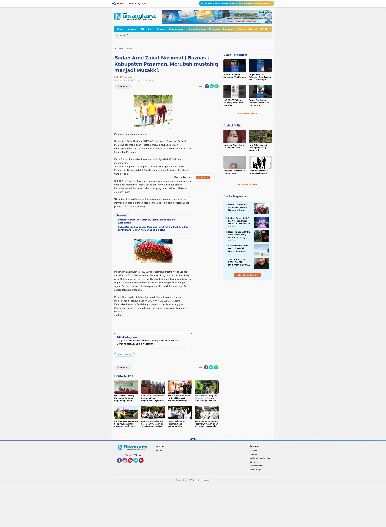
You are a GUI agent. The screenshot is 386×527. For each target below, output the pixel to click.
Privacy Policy (256, 466)
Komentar (124, 86)
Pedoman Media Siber (260, 458)
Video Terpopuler (235, 55)
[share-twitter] (212, 86)
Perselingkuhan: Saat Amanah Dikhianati (258, 172)
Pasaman (214, 29)
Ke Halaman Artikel (247, 184)
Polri (150, 29)
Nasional (132, 29)
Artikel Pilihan (233, 125)
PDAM (264, 29)
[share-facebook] (207, 86)
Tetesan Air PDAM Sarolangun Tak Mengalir (234, 75)
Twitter (137, 464)
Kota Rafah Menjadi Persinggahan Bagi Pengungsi (258, 147)
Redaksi (253, 451)
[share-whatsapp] (216, 86)
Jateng (242, 29)
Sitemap (254, 462)
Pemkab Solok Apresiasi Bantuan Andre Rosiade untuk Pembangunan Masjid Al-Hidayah (238, 3)
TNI (142, 29)
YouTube (143, 464)
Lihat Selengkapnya (247, 275)
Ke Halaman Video (247, 114)
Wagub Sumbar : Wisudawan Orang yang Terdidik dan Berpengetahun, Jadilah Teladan (148, 342)
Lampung (228, 29)
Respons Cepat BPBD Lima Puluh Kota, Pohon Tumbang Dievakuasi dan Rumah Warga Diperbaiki (239, 235)
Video (123, 35)
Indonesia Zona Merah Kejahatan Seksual (233, 146)
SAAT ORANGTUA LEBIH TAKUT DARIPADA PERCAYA (239, 262)
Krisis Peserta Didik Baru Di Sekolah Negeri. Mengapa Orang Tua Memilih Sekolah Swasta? (238, 248)
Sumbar (161, 29)
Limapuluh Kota (197, 29)
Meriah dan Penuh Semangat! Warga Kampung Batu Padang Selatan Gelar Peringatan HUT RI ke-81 (239, 207)
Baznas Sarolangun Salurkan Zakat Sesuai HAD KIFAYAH (259, 102)
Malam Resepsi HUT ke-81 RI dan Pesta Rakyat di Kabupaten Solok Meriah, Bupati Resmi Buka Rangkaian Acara (239, 221)
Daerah (253, 29)
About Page (147, 461)
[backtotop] (193, 440)
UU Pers (253, 454)
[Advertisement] (90, 505)
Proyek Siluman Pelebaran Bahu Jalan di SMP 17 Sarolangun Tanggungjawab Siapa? (260, 77)
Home (120, 3)
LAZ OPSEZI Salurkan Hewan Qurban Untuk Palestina (233, 102)
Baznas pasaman (124, 354)
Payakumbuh (176, 29)
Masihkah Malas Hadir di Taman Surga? (234, 172)
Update (203, 177)
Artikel (159, 451)
